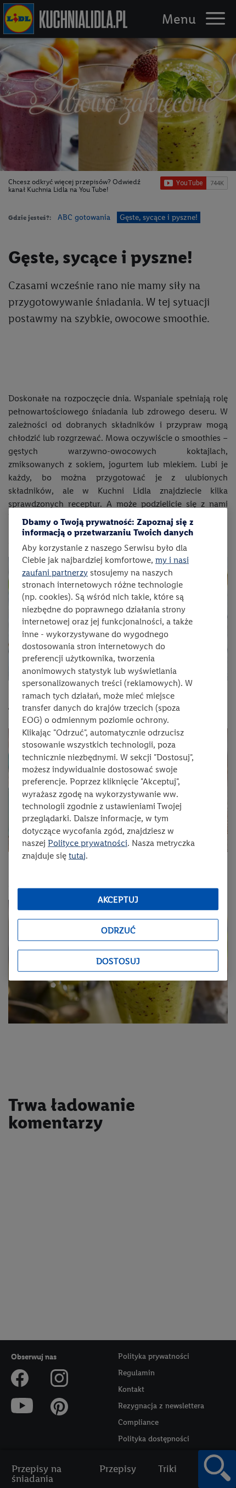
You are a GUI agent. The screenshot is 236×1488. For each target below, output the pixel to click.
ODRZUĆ (118, 930)
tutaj (77, 855)
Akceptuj (118, 899)
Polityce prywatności (87, 843)
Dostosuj (118, 960)
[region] (118, 744)
